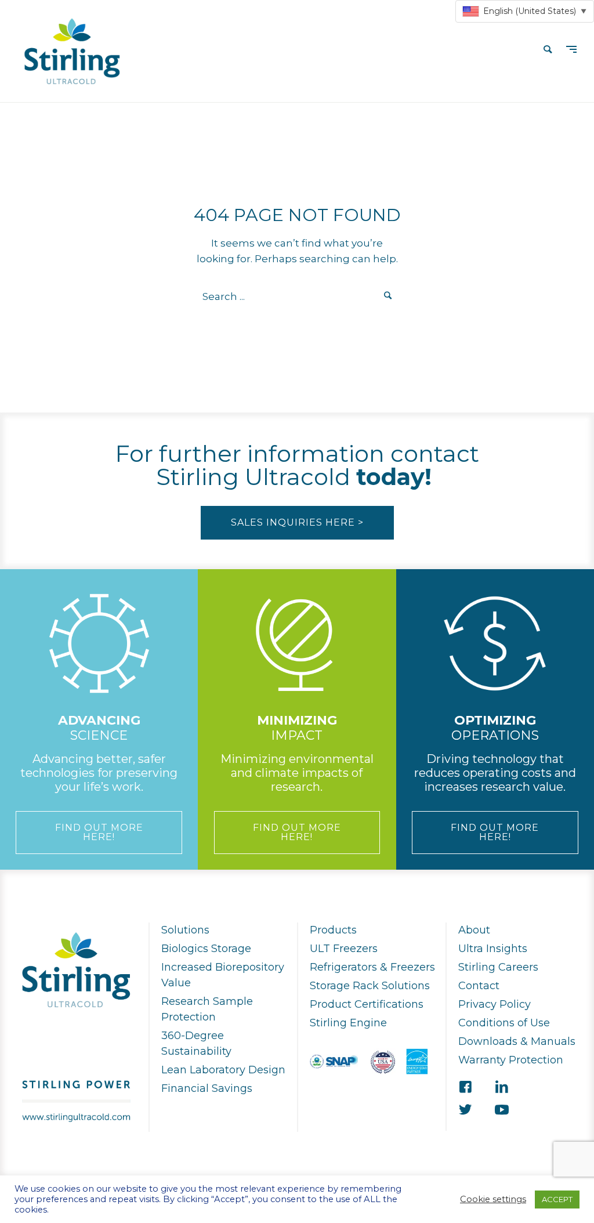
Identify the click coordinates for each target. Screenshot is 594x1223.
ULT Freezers (344, 948)
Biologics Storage (206, 948)
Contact (478, 985)
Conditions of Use (504, 1022)
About (474, 930)
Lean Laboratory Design (223, 1069)
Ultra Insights (492, 948)
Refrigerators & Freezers (372, 967)
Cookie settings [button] (493, 1199)
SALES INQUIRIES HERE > (297, 522)
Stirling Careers (498, 967)
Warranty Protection (510, 1060)
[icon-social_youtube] (502, 1110)
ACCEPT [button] (557, 1199)
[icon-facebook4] (465, 1087)
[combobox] (524, 11)
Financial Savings (206, 1088)
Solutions (185, 930)
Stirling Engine (348, 1022)
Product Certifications (366, 1004)
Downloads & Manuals (516, 1041)
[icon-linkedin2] (502, 1087)
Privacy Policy (494, 1004)
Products (333, 930)
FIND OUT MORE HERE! (99, 832)
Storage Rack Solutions (370, 985)
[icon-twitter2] (465, 1110)
